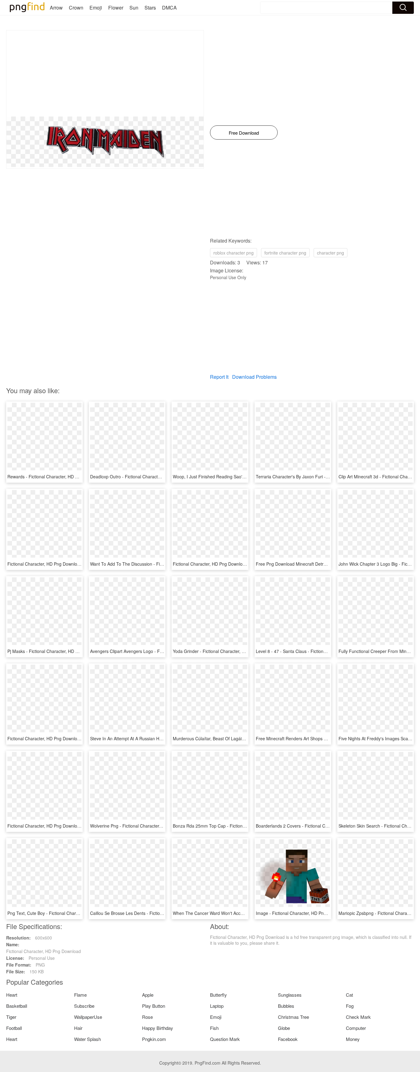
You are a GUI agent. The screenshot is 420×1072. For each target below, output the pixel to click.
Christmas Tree (293, 1017)
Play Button (153, 1006)
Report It (219, 376)
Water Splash (87, 1039)
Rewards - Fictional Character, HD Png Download (55, 476)
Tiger (11, 1017)
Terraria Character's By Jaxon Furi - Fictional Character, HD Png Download (329, 476)
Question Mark (225, 1039)
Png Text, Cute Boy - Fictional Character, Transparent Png (64, 913)
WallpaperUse (88, 1017)
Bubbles (286, 1006)
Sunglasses (290, 994)
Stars (150, 7)
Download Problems (254, 376)
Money (353, 1039)
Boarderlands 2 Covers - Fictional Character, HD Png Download (317, 826)
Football (14, 1028)
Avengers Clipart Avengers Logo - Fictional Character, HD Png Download (161, 651)
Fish (214, 1028)
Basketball (16, 1006)
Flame (80, 994)
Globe (284, 1028)
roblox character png (233, 253)
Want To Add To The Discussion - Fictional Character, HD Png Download (160, 564)
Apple (147, 994)
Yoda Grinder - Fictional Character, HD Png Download (225, 651)
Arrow (56, 7)
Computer (356, 1028)
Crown (76, 7)
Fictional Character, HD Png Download (44, 564)
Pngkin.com (154, 1039)
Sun (133, 7)
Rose (147, 1017)
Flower (115, 7)
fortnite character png (285, 253)
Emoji (95, 7)
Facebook (288, 1039)
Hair (78, 1028)
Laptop (217, 1006)
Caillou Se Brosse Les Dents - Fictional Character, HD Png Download (157, 913)
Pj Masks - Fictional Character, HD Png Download (55, 651)
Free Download (244, 132)
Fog (350, 1006)
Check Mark (358, 1017)
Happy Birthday (157, 1028)
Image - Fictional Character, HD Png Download (301, 913)
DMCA (169, 7)
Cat (349, 994)
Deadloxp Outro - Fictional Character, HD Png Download (145, 476)
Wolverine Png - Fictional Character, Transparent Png (142, 826)
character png (330, 253)
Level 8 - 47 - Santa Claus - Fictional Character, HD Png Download (320, 651)
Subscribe (84, 1006)
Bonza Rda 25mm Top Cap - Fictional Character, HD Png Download (238, 826)
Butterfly (218, 994)
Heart (11, 994)
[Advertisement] (105, 73)
